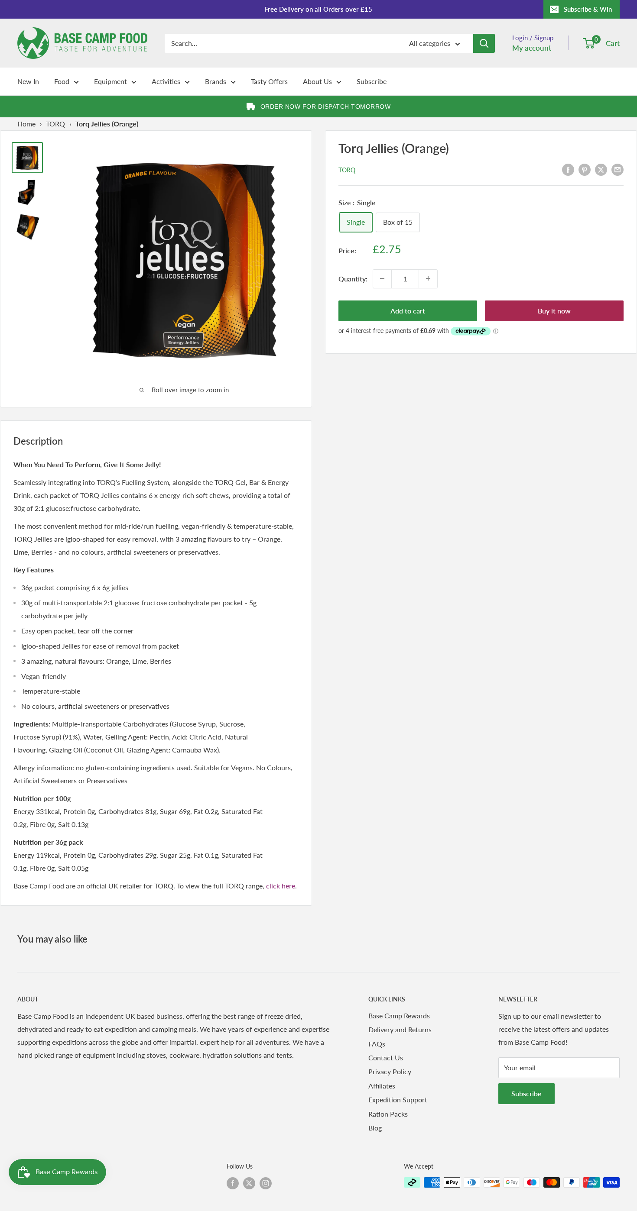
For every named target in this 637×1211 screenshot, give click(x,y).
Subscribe (372, 81)
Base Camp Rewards (399, 1015)
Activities (166, 81)
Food (61, 81)
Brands (215, 81)
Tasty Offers (269, 81)
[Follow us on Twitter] (249, 1183)
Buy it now (554, 310)
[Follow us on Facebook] (233, 1183)
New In (28, 81)
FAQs (376, 1044)
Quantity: (352, 278)
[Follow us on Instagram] (266, 1183)
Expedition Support (397, 1099)
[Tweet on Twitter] (601, 169)
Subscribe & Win (588, 9)
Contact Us (385, 1057)
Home (26, 123)
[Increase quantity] (428, 278)
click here (280, 886)
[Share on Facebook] (568, 169)
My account (531, 47)
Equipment (110, 81)
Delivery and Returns (400, 1029)
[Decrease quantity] (382, 278)
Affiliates (381, 1086)
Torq (346, 170)
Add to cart (407, 310)
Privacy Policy (389, 1071)
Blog (375, 1128)
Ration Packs (388, 1114)
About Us (317, 81)
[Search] (484, 43)
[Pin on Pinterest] (584, 169)
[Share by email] (617, 169)
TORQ (55, 123)
